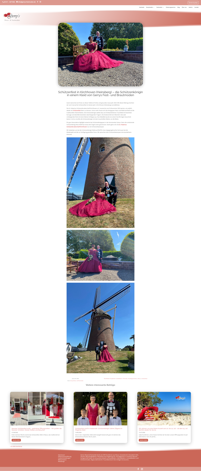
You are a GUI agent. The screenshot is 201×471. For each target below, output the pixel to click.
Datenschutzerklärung (64, 456)
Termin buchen (193, 3)
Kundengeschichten (132, 378)
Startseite (141, 7)
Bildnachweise (62, 460)
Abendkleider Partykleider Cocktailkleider (113, 378)
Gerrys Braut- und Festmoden (76, 380)
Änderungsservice (170, 7)
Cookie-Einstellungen (64, 458)
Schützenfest (77, 110)
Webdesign (61, 461)
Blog (178, 7)
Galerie (190, 7)
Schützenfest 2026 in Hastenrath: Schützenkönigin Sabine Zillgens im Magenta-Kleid (98, 429)
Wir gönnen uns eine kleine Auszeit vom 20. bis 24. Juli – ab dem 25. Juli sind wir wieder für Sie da (163, 429)
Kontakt (196, 7)
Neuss (139, 378)
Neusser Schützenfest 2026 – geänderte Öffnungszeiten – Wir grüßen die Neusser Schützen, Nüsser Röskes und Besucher (37, 429)
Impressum (61, 455)
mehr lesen (16, 440)
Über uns (184, 7)
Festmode (125, 378)
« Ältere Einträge (16, 446)
